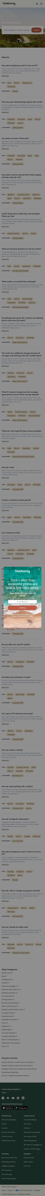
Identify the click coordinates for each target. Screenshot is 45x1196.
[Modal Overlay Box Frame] (22, 598)
